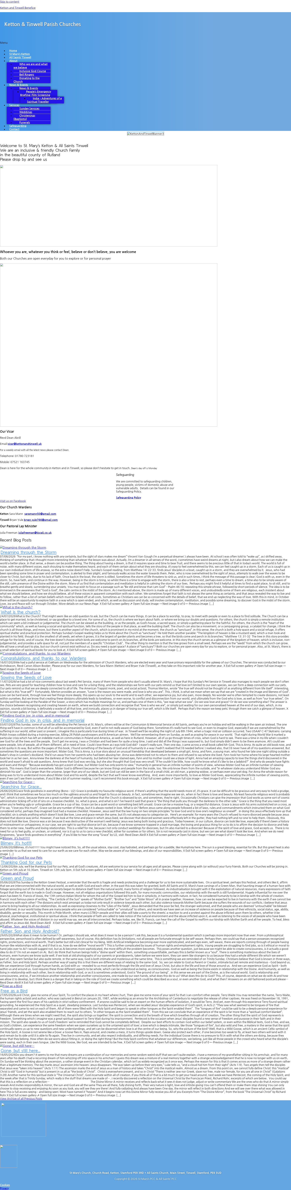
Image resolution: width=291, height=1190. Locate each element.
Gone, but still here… (20, 1050)
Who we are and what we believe (30, 66)
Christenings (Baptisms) (24, 117)
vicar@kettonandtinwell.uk (25, 444)
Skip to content (9, 1)
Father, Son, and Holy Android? (30, 931)
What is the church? (21, 611)
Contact (14, 129)
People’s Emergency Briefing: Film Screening (35, 93)
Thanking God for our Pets (26, 862)
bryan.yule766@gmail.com (41, 520)
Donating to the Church (26, 80)
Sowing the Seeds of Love (26, 677)
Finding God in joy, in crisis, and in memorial (42, 720)
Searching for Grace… (21, 786)
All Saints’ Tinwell (20, 57)
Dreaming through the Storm (28, 552)
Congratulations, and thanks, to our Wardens (43, 658)
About (13, 61)
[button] (145, 43)
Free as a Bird (14, 990)
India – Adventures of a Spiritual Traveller (44, 100)
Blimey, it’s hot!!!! (16, 843)
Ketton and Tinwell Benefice (18, 7)
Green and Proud (17, 878)
